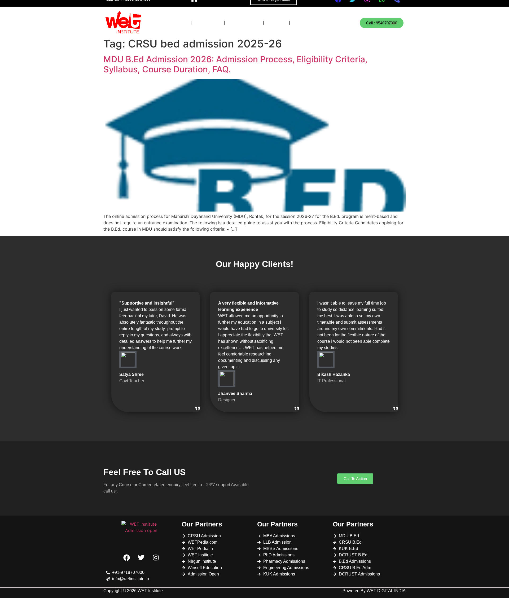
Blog (276, 23)
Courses (173, 23)
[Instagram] (156, 557)
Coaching (244, 23)
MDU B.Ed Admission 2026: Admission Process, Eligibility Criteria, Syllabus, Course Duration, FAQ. (235, 64)
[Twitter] (141, 557)
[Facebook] (126, 557)
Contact (307, 23)
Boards (208, 23)
